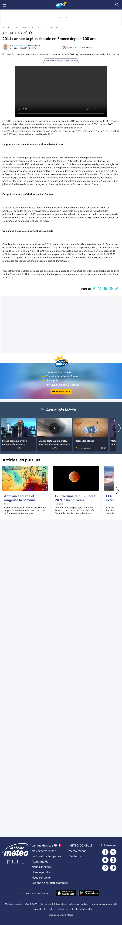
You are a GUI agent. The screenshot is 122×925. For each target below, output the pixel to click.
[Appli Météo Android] (88, 893)
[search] (117, 4)
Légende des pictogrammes (50, 883)
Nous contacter (41, 877)
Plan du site (45, 903)
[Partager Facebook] (93, 288)
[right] (119, 428)
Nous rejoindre (41, 872)
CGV (34, 903)
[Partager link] (116, 288)
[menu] (4, 4)
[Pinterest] (105, 868)
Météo (3, 28)
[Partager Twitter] (99, 288)
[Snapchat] (105, 860)
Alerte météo (40, 861)
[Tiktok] (113, 868)
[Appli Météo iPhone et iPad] (66, 893)
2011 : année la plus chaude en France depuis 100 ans (42, 28)
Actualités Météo (14, 28)
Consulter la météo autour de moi (61, 60)
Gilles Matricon (20, 45)
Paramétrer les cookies (44, 909)
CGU (27, 903)
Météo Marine (77, 851)
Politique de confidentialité (104, 903)
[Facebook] (105, 852)
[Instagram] (113, 860)
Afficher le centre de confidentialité (75, 909)
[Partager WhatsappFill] (111, 288)
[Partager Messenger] (105, 288)
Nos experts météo (44, 851)
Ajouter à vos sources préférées (80, 47)
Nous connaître (41, 867)
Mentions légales (13, 903)
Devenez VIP (63, 391)
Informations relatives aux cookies (71, 903)
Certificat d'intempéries (46, 856)
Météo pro (75, 856)
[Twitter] (113, 852)
